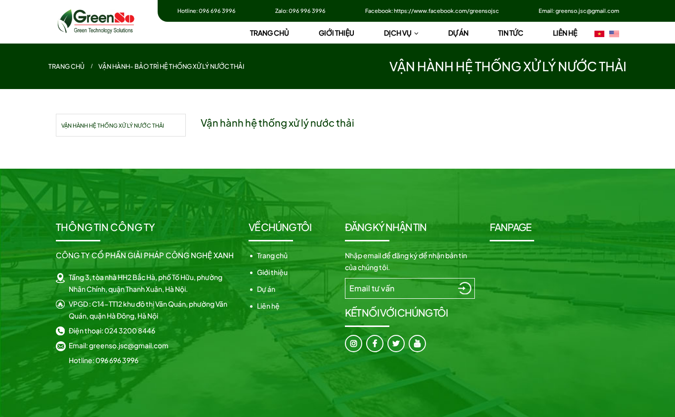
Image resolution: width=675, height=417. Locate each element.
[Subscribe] (464, 287)
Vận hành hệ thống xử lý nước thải (112, 125)
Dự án (266, 288)
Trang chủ (272, 255)
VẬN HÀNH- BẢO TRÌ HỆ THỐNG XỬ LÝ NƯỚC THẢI (171, 66)
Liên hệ (268, 305)
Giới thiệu (272, 272)
